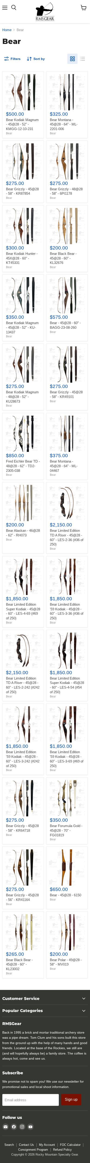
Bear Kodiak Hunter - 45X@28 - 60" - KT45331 (22, 258)
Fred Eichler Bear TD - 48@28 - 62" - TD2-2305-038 (23, 465)
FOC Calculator (70, 1145)
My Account (47, 1145)
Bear (9, 133)
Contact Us (26, 1145)
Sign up (71, 1099)
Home (7, 30)
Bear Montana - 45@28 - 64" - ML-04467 (64, 465)
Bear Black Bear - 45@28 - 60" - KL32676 (63, 258)
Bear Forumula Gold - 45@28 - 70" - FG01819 (66, 830)
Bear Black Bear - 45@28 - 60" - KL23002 (19, 964)
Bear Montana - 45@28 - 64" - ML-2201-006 (64, 124)
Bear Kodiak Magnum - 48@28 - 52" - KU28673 (22, 396)
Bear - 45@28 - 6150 (65, 895)
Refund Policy (62, 1149)
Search (9, 1145)
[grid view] (72, 59)
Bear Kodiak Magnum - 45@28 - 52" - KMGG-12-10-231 (22, 124)
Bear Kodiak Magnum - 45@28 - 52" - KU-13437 (22, 327)
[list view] (83, 59)
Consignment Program (33, 1149)
